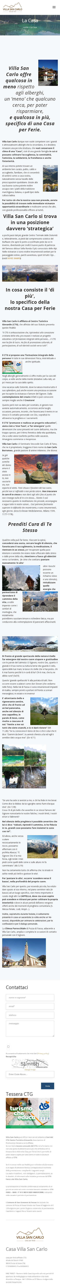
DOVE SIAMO (13, 258)
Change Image (30, 1069)
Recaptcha (11, 1056)
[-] (12, 7)
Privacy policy (43, 1053)
